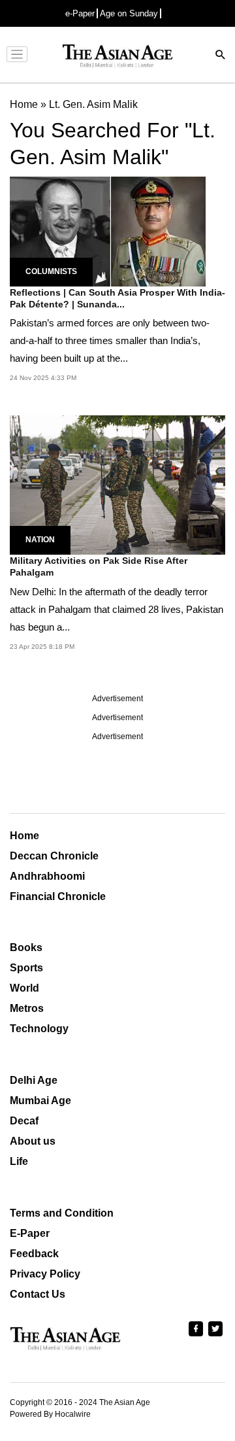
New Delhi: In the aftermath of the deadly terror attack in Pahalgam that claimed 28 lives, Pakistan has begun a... (116, 609)
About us (32, 1141)
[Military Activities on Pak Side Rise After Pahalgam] (117, 484)
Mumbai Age (40, 1100)
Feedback (34, 1253)
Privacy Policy (45, 1273)
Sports (26, 967)
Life (19, 1161)
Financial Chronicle (58, 896)
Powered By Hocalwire (50, 1414)
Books (26, 947)
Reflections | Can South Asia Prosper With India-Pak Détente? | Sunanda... (117, 298)
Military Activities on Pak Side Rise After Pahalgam (98, 566)
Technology (39, 1028)
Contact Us (37, 1294)
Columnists (51, 271)
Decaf (24, 1120)
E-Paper (30, 1233)
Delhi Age (33, 1080)
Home (24, 835)
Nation (40, 539)
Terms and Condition (62, 1213)
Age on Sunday (129, 13)
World (24, 988)
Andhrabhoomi (47, 876)
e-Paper (80, 13)
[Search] (220, 56)
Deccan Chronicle (54, 855)
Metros (27, 1008)
